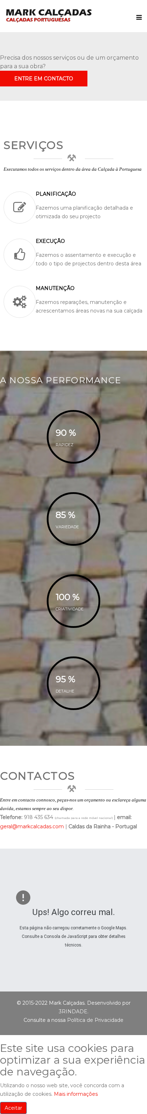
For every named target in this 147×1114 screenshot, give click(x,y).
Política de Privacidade (95, 1020)
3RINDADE (73, 1011)
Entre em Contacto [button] (43, 78)
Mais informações (76, 1094)
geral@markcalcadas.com (32, 826)
